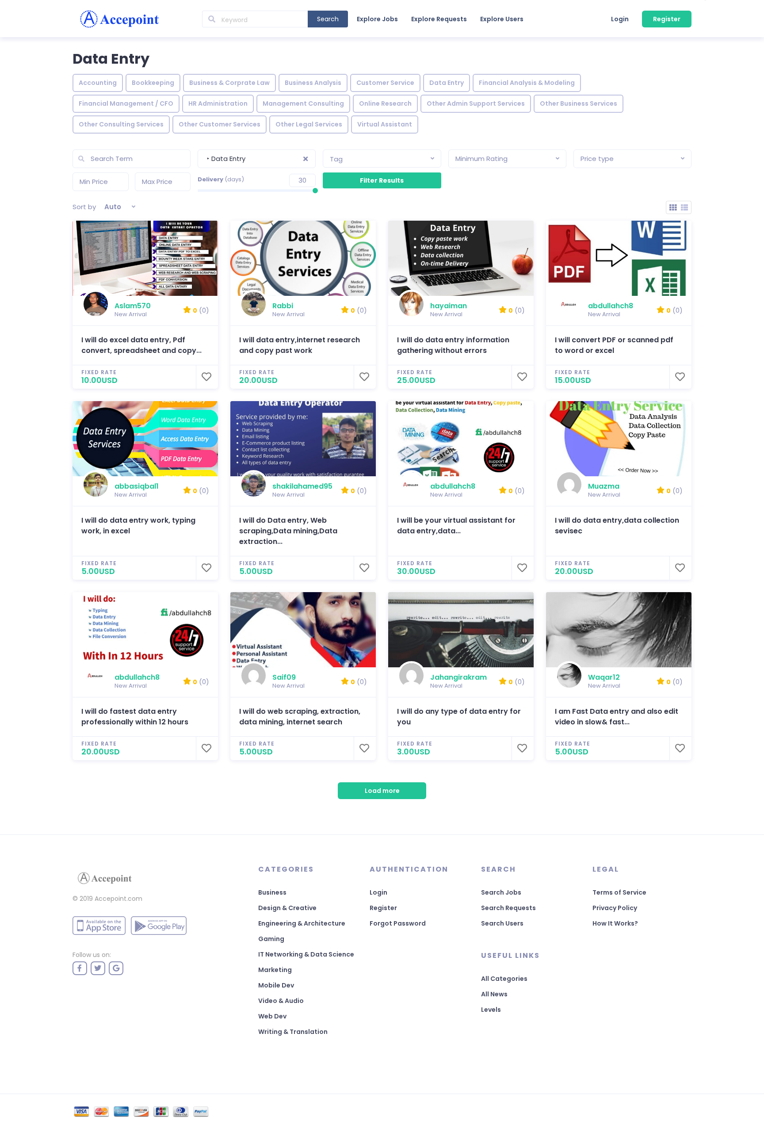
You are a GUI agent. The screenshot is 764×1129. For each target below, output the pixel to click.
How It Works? (615, 923)
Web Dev (272, 1016)
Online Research (385, 103)
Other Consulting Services (121, 124)
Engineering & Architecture (301, 923)
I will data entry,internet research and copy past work (299, 345)
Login (620, 19)
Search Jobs (501, 892)
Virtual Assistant (384, 124)
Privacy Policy (614, 907)
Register (666, 19)
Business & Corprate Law (229, 82)
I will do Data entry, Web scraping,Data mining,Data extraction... (288, 531)
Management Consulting (303, 103)
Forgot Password (398, 923)
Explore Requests (439, 19)
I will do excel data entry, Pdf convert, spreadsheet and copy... (141, 345)
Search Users (502, 923)
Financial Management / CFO (126, 103)
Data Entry (446, 82)
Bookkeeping (153, 82)
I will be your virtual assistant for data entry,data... (456, 525)
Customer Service (385, 82)
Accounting (98, 82)
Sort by (84, 206)
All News (494, 994)
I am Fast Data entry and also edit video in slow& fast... (616, 716)
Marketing (275, 969)
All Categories (504, 978)
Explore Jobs (377, 19)
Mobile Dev (276, 985)
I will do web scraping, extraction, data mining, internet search (299, 716)
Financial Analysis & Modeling (527, 82)
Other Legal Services (308, 124)
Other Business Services (578, 103)
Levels (491, 1009)
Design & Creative (287, 907)
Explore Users (501, 19)
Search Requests (508, 907)
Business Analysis (313, 82)
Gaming (271, 938)
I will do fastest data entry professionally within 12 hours (134, 716)
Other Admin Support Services (476, 103)
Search (328, 19)
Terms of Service (619, 892)
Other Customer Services (219, 124)
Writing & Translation (293, 1031)
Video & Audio (281, 1000)
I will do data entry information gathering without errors (453, 345)
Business (272, 892)
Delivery (221, 179)
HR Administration (218, 103)
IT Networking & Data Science (306, 954)
